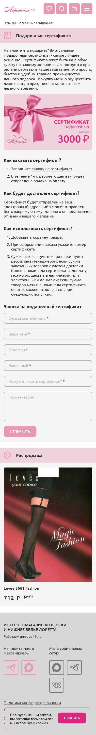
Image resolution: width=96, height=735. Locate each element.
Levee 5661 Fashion (21, 588)
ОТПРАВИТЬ (20, 431)
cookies (42, 722)
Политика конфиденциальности (32, 702)
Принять (72, 718)
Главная (9, 23)
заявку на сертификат (52, 168)
